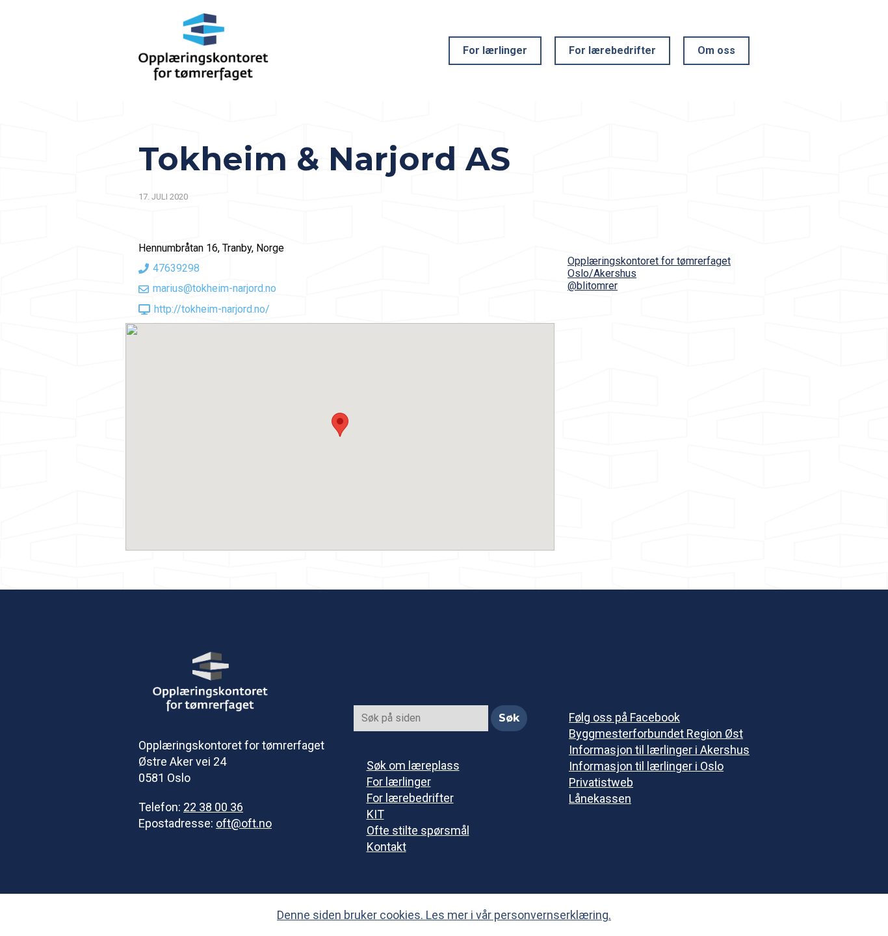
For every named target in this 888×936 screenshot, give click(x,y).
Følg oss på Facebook (624, 717)
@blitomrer (593, 286)
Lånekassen (600, 798)
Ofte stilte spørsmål (418, 830)
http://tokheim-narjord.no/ (212, 309)
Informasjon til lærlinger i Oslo (646, 766)
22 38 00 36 (213, 807)
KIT (375, 814)
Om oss (716, 50)
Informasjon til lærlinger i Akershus (659, 750)
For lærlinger (495, 50)
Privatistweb (601, 782)
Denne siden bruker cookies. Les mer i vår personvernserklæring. (444, 915)
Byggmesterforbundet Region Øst (656, 733)
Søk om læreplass (413, 765)
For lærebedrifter (612, 50)
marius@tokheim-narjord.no (214, 288)
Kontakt (386, 846)
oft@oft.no (244, 823)
